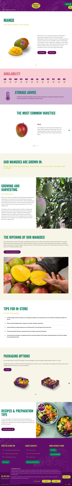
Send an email (32, 450)
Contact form (32, 457)
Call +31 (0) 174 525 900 (34, 453)
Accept (56, 481)
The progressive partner (10, 457)
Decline (46, 481)
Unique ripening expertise (12, 252)
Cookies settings (37, 481)
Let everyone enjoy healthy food (12, 450)
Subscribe (66, 477)
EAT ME (53, 450)
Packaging (52, 52)
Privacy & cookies (16, 484)
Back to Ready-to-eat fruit (9, 9)
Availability (42, 52)
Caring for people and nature (11, 453)
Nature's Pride (36, 5)
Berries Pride (54, 454)
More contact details (32, 462)
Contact (7, 369)
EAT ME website (7, 429)
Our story (5, 462)
